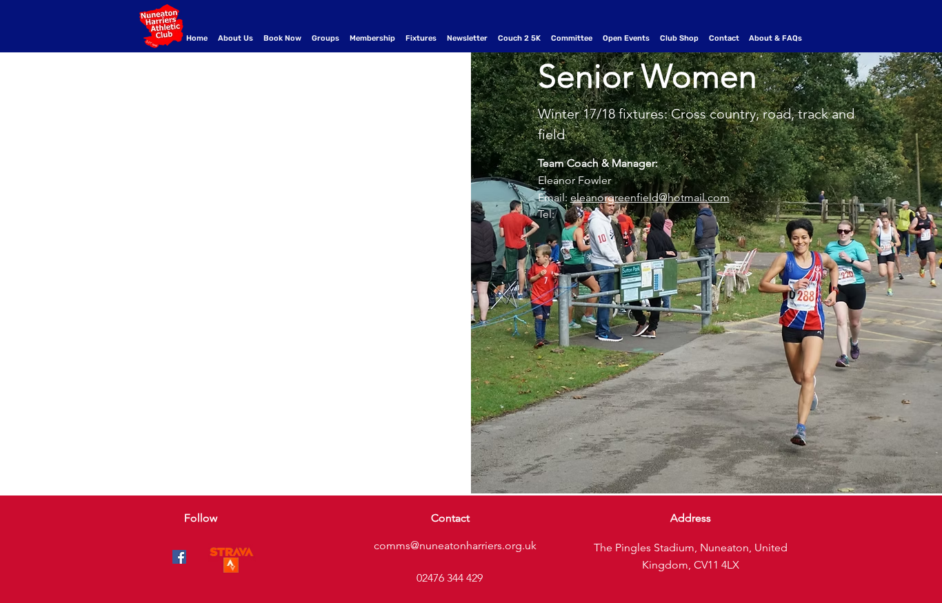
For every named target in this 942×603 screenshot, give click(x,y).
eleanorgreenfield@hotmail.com (650, 197)
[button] (327, 38)
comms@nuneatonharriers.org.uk (455, 545)
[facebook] (179, 557)
